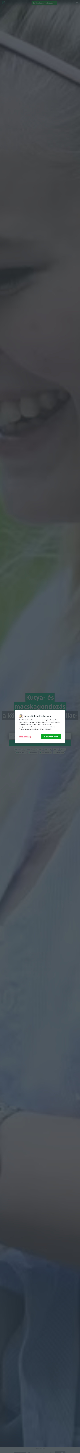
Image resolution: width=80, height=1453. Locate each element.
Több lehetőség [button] (25, 736)
